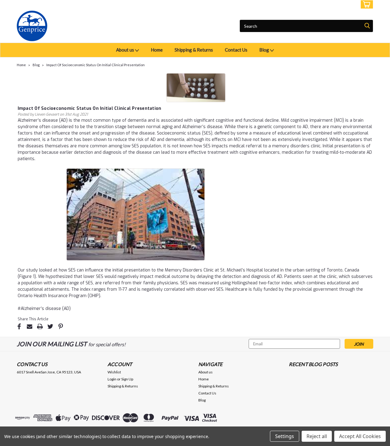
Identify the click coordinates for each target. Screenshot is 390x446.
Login (328, 4)
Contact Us (236, 49)
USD (57, 4)
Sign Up (347, 4)
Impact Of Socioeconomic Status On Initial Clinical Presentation (95, 65)
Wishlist (114, 372)
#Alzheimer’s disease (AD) (44, 308)
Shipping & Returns (194, 49)
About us (125, 49)
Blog (264, 49)
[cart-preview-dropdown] (365, 4)
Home (157, 49)
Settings (284, 436)
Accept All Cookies (360, 436)
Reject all (317, 436)
